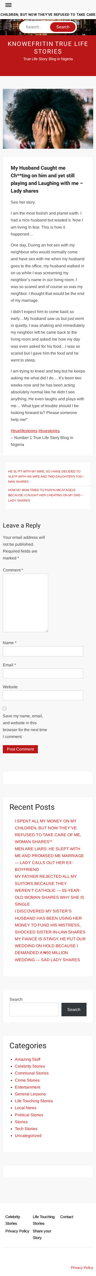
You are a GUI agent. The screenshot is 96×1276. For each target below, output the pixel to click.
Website (10, 687)
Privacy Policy (17, 1231)
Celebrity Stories (30, 1066)
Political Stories (29, 1115)
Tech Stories (26, 1129)
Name (9, 643)
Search (16, 999)
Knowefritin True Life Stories (48, 48)
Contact (66, 1217)
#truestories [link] (49, 431)
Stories (21, 1122)
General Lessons (30, 1094)
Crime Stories (27, 1080)
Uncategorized (28, 1135)
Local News (25, 1108)
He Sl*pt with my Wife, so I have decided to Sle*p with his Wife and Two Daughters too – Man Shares (46, 477)
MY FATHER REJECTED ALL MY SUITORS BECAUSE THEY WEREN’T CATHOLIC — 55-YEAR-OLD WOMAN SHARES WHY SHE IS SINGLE (49, 890)
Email (9, 665)
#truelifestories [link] (24, 431)
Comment (13, 570)
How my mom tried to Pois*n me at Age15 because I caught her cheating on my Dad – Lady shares (45, 495)
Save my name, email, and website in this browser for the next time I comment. (25, 726)
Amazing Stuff (27, 1059)
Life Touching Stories (34, 1101)
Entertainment (27, 1087)
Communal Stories (32, 1073)
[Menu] (8, 5)
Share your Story (42, 1234)
